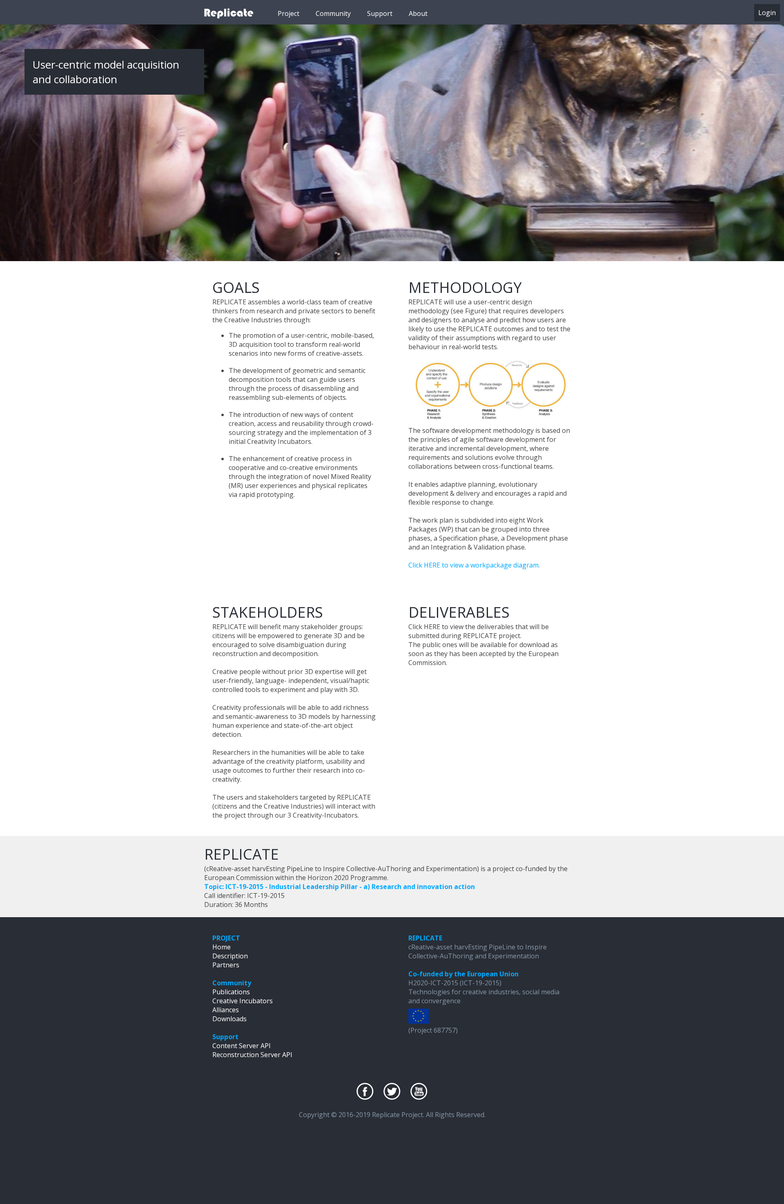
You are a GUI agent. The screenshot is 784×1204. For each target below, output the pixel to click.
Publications (231, 991)
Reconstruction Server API (252, 1054)
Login (767, 12)
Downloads (229, 1018)
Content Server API (241, 1045)
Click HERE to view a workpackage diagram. (474, 565)
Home (221, 946)
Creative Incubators (242, 1000)
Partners (225, 964)
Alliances (225, 1009)
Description (230, 955)
